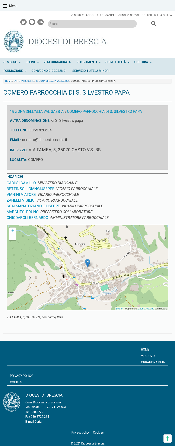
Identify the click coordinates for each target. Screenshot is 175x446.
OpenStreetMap (146, 308)
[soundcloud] (40, 21)
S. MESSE (10, 62)
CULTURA (141, 62)
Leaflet (119, 308)
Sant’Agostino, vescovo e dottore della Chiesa (138, 15)
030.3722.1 (38, 412)
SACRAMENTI (87, 62)
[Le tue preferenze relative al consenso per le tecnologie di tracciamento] (167, 438)
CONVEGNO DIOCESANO (48, 71)
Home (8, 81)
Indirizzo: (19, 150)
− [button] (12, 237)
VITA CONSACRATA (57, 62)
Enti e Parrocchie (24, 81)
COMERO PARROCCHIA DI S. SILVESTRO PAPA (104, 111)
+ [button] (12, 230)
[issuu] (32, 21)
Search (154, 23)
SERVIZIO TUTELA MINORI (90, 71)
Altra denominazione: (30, 121)
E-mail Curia (33, 421)
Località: (18, 160)
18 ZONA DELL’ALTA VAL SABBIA (52, 81)
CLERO (30, 62)
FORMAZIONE (13, 71)
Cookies (16, 382)
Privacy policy (21, 376)
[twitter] (23, 21)
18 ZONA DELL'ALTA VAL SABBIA (37, 111)
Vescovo (148, 356)
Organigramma (153, 362)
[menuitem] (11, 62)
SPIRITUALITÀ (115, 62)
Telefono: (19, 130)
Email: (15, 140)
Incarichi (15, 177)
